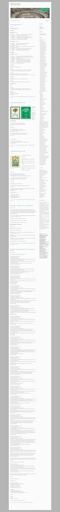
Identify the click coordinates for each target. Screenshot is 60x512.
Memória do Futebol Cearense (43, 189)
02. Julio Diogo (41, 42)
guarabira (47, 244)
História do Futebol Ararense (42, 186)
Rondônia (41, 115)
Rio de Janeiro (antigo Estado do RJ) (44, 111)
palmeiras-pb (41, 250)
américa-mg (41, 233)
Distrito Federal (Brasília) (43, 98)
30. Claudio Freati (42, 70)
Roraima (41, 116)
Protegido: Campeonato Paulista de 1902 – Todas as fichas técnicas (22, 250)
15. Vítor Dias (41, 55)
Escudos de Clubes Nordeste (42, 177)
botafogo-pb (42, 236)
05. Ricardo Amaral (42, 45)
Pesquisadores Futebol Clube (42, 193)
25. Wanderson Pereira (42, 65)
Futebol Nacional (41, 184)
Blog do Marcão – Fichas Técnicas (43, 173)
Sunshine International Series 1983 (17, 102)
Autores (40, 40)
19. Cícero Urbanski (42, 59)
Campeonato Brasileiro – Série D (43, 126)
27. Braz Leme (41, 67)
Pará (40, 105)
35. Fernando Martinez (42, 75)
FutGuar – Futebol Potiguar (42, 185)
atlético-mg (41, 234)
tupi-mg (47, 255)
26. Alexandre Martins (42, 66)
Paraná (41, 107)
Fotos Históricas (41, 138)
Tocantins (41, 120)
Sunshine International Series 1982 (17, 151)
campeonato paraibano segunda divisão (44, 241)
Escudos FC (40, 178)
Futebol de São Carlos (42, 182)
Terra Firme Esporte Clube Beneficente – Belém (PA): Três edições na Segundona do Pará (44, 210)
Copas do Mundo (41, 132)
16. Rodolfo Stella (42, 56)
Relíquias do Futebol (41, 194)
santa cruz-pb (41, 252)
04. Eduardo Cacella (42, 44)
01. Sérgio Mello (42, 41)
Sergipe (41, 119)
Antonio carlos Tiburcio (42, 226)
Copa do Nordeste (41, 130)
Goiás (40, 100)
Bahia (40, 96)
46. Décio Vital (18, 96)
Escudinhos (40, 176)
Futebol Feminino (41, 142)
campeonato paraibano (42, 240)
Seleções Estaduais (41, 163)
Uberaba (45, 256)
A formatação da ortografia (42, 34)
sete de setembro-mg (43, 253)
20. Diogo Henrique (42, 60)
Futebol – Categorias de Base (42, 139)
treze (45, 255)
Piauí (40, 109)
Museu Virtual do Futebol (42, 191)
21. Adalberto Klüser (42, 61)
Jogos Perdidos (41, 188)
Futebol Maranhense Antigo (42, 183)
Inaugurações (41, 136)
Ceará (40, 97)
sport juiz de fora (42, 254)
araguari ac (45, 233)
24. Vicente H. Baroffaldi (43, 64)
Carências (40, 128)
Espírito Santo (41, 99)
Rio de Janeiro (41, 110)
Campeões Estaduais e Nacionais (43, 122)
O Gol (40, 192)
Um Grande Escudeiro (42, 196)
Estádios (40, 135)
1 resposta (11, 26)
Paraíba (41, 106)
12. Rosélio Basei (42, 52)
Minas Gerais (41, 104)
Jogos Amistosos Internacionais (24, 199)
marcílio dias (42, 248)
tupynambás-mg (41, 256)
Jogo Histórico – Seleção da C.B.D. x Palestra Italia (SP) (21, 205)
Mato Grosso (41, 102)
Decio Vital (11, 200)
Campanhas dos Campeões (42, 121)
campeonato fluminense (41, 237)
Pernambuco (41, 108)
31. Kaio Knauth (42, 71)
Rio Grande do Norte (42, 113)
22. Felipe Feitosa (42, 62)
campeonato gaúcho (42, 237)
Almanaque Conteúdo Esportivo (43, 170)
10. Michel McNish (42, 50)
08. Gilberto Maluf (42, 48)
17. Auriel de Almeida (42, 57)
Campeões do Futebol (42, 174)
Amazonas (41, 95)
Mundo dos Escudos (41, 190)
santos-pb (46, 252)
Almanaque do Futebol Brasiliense (43, 171)
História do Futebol (15, 4)
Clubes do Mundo (41, 175)
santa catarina (42, 251)
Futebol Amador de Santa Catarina (43, 180)
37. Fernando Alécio (42, 77)
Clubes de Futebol (41, 129)
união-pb (46, 257)
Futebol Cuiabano (41, 181)
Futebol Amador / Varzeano (42, 140)
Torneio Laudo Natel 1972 (15, 24)
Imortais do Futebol (41, 187)
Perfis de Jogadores (41, 160)
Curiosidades (41, 133)
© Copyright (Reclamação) (42, 33)
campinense (42, 242)
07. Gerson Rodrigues (42, 47)
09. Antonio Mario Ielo (42, 49)
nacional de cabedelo (42, 249)
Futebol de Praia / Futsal (42, 141)
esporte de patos (45, 243)
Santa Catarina (41, 117)
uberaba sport (41, 257)
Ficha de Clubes (41, 137)
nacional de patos (42, 249)
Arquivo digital (41, 39)
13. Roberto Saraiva (42, 53)
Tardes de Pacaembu (41, 195)
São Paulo (26, 96)
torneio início (41, 255)
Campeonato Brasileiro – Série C (43, 125)
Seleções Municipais (41, 164)
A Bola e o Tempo (41, 169)
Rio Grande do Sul (42, 114)
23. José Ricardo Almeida (43, 63)
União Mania (40, 197)
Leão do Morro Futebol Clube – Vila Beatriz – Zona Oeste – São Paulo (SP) (44, 225)
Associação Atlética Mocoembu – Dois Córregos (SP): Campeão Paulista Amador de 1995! (44, 207)
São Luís (46, 254)
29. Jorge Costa (41, 69)
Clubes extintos (47, 242)
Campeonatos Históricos (42, 127)
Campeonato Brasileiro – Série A (43, 123)
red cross (46, 250)
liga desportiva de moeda (43, 247)
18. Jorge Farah (41, 58)
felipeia (40, 244)
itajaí (40, 245)
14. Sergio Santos (42, 54)
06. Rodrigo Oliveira (42, 46)
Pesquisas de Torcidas (42, 161)
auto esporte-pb (43, 235)
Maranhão (41, 101)
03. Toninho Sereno (42, 43)
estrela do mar (46, 244)
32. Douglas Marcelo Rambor (43, 72)
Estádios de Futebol (41, 179)
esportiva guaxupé (41, 244)
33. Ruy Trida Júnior (42, 73)
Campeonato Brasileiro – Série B (43, 124)
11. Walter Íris (41, 51)
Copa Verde (40, 131)
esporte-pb (41, 243)
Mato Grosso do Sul (42, 103)
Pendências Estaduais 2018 (42, 159)
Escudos (40, 134)
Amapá (41, 94)
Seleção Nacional (41, 162)
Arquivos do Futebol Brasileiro (43, 172)
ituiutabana (42, 245)
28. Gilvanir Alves (42, 68)
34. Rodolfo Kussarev (42, 74)
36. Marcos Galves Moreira (43, 76)
